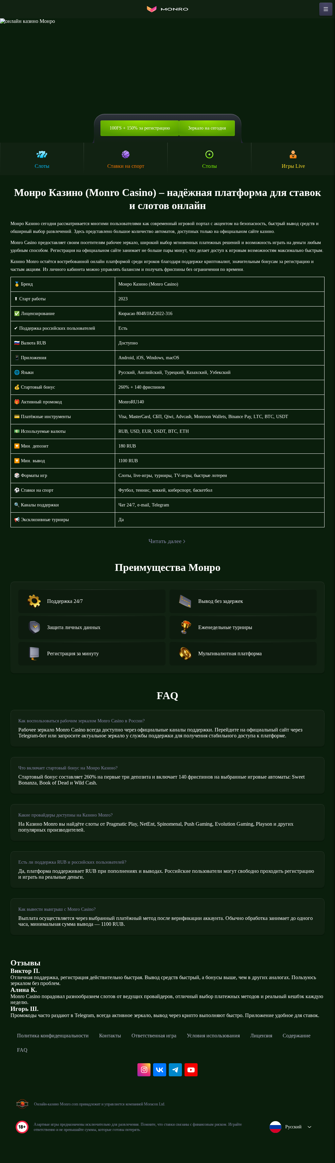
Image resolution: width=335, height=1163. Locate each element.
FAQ (22, 1050)
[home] (167, 9)
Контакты (110, 1035)
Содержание (296, 1035)
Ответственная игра (154, 1035)
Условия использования (213, 1035)
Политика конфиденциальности (53, 1035)
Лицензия (261, 1035)
